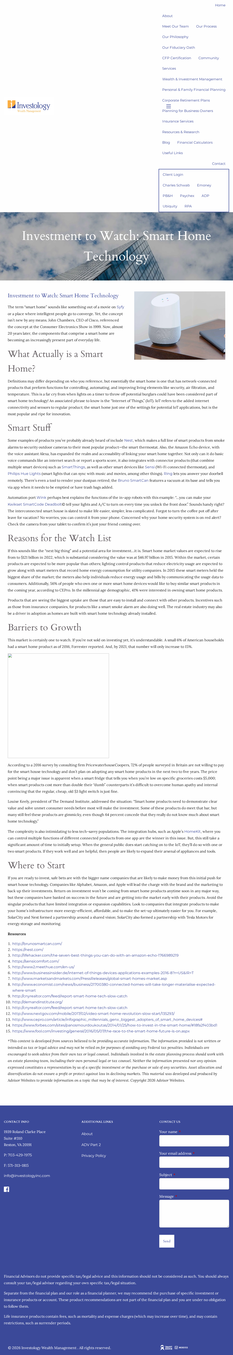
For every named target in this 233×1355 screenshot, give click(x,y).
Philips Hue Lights (24, 473)
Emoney (204, 185)
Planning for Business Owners (187, 111)
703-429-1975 (20, 1155)
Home (220, 5)
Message (185, 1196)
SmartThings (73, 467)
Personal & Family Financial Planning (193, 89)
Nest (128, 440)
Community (208, 58)
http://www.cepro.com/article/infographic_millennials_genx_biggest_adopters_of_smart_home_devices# (107, 1019)
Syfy (120, 307)
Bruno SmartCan (133, 480)
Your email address (193, 1153)
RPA (188, 206)
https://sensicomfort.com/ (35, 961)
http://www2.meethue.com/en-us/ (43, 967)
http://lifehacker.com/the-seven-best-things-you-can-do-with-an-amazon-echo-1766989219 (95, 955)
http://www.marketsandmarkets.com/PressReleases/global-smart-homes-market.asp (89, 978)
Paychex (187, 196)
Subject (184, 1174)
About (87, 1134)
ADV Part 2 (91, 1145)
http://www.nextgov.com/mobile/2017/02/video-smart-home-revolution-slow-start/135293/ (93, 1013)
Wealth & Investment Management (192, 79)
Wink (41, 497)
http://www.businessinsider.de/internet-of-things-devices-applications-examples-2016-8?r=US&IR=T (103, 973)
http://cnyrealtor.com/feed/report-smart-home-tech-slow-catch (69, 996)
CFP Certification (176, 58)
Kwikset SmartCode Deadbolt (35, 504)
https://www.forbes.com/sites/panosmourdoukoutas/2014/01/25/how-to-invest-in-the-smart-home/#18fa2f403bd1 (114, 1025)
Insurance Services (177, 121)
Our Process (206, 26)
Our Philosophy (175, 37)
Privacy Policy (93, 1156)
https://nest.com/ (27, 949)
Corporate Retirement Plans (186, 100)
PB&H (168, 196)
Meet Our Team (175, 26)
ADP (205, 196)
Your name (187, 1131)
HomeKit (192, 831)
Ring (168, 473)
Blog (166, 142)
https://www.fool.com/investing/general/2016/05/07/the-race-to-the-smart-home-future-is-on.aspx (101, 1031)
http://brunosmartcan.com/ (37, 944)
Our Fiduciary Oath (178, 47)
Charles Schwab (176, 185)
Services (169, 68)
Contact (218, 163)
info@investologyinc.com (27, 1176)
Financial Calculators (195, 142)
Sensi (150, 467)
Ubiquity (170, 206)
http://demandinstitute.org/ (37, 1002)
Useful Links (172, 153)
